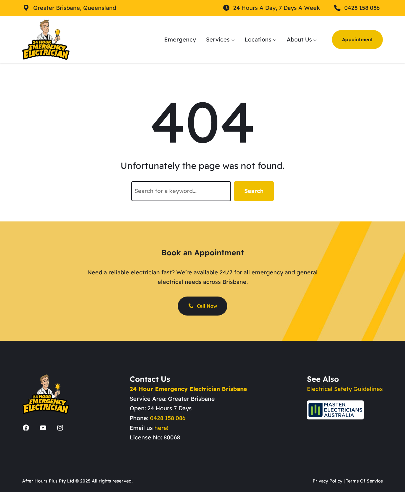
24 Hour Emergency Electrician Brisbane (188, 389)
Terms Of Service (364, 481)
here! (161, 427)
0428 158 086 (167, 418)
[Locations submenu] (275, 39)
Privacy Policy (327, 481)
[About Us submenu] (315, 39)
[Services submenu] (233, 39)
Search (254, 191)
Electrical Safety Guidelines (345, 389)
